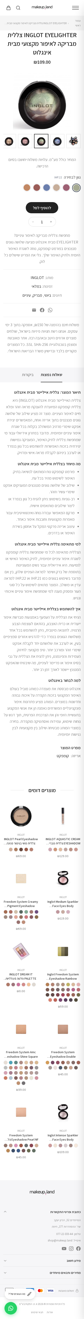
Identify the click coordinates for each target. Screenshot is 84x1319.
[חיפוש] (18, 8)
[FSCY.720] (31, 917)
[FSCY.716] (11, 912)
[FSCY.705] (16, 917)
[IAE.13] (55, 850)
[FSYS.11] (26, 1078)
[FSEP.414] (34, 1151)
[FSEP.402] (6, 1146)
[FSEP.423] (24, 1151)
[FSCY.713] (36, 912)
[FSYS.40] (31, 1068)
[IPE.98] (16, 850)
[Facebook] (42, 310)
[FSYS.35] (6, 1063)
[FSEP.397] (11, 1146)
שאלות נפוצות (51, 374)
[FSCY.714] (26, 912)
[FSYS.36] (36, 1068)
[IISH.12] (60, 1146)
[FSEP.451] (26, 1146)
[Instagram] (71, 1248)
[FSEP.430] (8, 1151)
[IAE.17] (50, 850)
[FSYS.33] (11, 1063)
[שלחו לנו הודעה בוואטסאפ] (10, 1308)
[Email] (34, 310)
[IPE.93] (11, 850)
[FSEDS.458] (76, 1068)
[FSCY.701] (16, 912)
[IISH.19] (76, 1146)
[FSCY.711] (24, 922)
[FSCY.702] (26, 917)
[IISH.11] (66, 1146)
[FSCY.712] (18, 922)
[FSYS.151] (6, 1068)
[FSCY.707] (11, 917)
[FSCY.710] (6, 917)
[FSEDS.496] (55, 1068)
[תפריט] (75, 8)
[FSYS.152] (36, 1073)
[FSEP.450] (31, 1146)
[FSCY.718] (36, 917)
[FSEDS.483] (60, 1068)
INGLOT (37, 277)
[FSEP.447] (16, 1146)
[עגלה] (8, 8)
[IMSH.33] (63, 912)
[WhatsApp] (50, 310)
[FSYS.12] (16, 1078)
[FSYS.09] (11, 1068)
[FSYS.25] (18, 1083)
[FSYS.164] (6, 1073)
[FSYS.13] (11, 1078)
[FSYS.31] (21, 1063)
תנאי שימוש (37, 1312)
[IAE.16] (76, 850)
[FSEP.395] (36, 1146)
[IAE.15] (71, 850)
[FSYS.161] (11, 1073)
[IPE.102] (21, 850)
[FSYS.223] (21, 1078)
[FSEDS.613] (58, 1063)
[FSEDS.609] (63, 1063)
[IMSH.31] (58, 912)
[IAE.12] (60, 850)
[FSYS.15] (6, 1078)
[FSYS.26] (36, 1063)
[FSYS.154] (26, 1073)
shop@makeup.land (60, 1240)
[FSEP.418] (29, 1151)
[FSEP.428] (13, 1151)
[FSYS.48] (16, 1068)
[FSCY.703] (21, 917)
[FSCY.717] (6, 912)
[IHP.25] (27, 188)
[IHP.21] (47, 188)
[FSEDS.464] (78, 1063)
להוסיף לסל (42, 207)
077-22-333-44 (64, 1234)
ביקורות (28, 374)
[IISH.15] (71, 1146)
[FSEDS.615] (53, 1063)
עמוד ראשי (78, 23)
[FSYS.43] (26, 1068)
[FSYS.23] (24, 1083)
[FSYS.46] (21, 1068)
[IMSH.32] (68, 912)
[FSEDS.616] (47, 1063)
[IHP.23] (66, 188)
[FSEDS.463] (71, 1068)
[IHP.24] (56, 188)
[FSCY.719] (31, 912)
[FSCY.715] (21, 912)
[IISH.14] (50, 1146)
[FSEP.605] (21, 1146)
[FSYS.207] (36, 1078)
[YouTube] (64, 1248)
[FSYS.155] (21, 1073)
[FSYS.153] (31, 1073)
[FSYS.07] (31, 1063)
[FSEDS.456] (68, 1063)
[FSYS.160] (16, 1073)
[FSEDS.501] (50, 1068)
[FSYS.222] (31, 1078)
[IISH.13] (55, 1146)
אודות (50, 1312)
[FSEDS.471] (66, 1068)
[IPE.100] (26, 850)
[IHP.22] (76, 188)
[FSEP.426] (18, 1151)
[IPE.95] (31, 850)
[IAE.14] (66, 850)
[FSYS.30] (26, 1063)
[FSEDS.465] (73, 1063)
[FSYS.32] (16, 1063)
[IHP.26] (37, 188)
